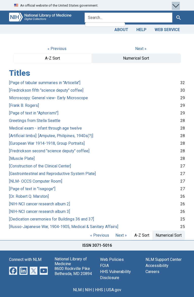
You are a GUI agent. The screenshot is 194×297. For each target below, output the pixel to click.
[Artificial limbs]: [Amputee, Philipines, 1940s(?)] (51, 135)
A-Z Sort (52, 58)
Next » (141, 48)
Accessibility (157, 265)
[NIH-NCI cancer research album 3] (39, 211)
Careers (152, 271)
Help (141, 29)
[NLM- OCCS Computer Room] (35, 181)
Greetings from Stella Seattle (34, 120)
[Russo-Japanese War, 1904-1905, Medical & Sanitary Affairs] (63, 226)
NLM (77, 289)
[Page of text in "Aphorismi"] (33, 113)
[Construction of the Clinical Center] (40, 166)
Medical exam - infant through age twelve (45, 128)
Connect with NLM (25, 259)
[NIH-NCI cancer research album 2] (39, 204)
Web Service (167, 29)
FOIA (104, 265)
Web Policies (112, 259)
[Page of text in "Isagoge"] (32, 188)
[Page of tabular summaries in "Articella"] (44, 82)
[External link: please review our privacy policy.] (13, 270)
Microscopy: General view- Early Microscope (48, 97)
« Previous (56, 48)
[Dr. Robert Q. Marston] (29, 196)
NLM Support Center (164, 259)
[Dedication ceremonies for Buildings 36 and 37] (51, 219)
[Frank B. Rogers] (24, 105)
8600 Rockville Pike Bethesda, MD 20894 (73, 271)
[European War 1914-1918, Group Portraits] (47, 143)
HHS (99, 289)
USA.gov (113, 289)
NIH (88, 289)
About (121, 29)
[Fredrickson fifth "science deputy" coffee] (46, 90)
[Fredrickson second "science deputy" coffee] (49, 150)
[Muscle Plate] (22, 158)
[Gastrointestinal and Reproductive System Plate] (52, 173)
